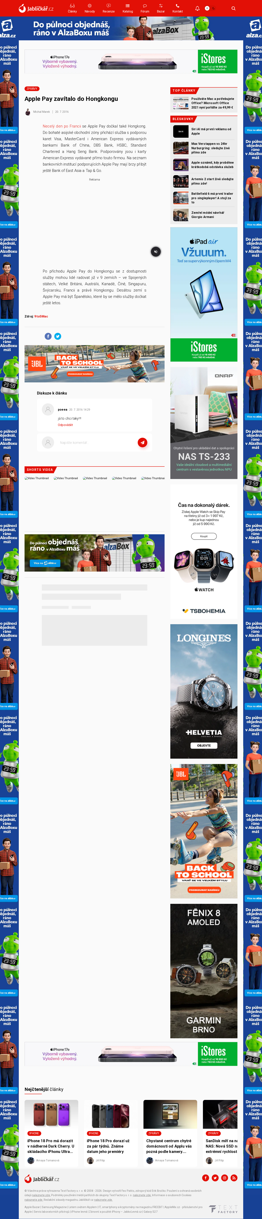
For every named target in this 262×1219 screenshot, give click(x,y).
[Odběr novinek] (197, 9)
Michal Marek (41, 111)
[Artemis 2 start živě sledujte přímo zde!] (181, 181)
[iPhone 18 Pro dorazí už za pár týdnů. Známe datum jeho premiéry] (111, 1114)
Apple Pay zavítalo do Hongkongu (71, 98)
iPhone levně (79, 1211)
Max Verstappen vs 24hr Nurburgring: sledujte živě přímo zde (210, 148)
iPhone (34, 1133)
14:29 (80, 409)
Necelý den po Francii (62, 126)
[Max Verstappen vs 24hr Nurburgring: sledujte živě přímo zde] (181, 148)
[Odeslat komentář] (142, 442)
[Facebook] (205, 1177)
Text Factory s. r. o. (71, 1190)
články (44, 1089)
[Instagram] (224, 1177)
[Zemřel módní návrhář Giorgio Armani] (181, 215)
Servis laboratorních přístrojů (52, 1211)
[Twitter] (215, 1177)
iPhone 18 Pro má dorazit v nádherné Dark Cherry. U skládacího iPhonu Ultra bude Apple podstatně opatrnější (50, 1146)
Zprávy (32, 88)
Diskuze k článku (52, 393)
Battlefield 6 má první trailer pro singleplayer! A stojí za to (212, 198)
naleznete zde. (41, 1195)
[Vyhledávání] (233, 8)
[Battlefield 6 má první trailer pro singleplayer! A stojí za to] (181, 198)
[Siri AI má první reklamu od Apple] (181, 131)
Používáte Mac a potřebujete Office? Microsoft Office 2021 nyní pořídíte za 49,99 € (212, 103)
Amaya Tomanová (47, 1160)
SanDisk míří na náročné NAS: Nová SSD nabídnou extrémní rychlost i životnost (228, 1146)
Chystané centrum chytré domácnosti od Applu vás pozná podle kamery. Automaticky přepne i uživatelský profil (169, 1146)
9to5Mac (41, 316)
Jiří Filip (100, 1160)
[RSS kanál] (234, 1177)
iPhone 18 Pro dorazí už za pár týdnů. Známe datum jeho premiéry (108, 1146)
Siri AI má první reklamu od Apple (211, 131)
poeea (62, 409)
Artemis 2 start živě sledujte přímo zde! (212, 181)
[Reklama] (131, 28)
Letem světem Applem (83, 1207)
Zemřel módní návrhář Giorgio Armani (207, 215)
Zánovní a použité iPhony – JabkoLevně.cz (115, 1211)
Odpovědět (65, 425)
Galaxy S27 (150, 1211)
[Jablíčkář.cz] (36, 8)
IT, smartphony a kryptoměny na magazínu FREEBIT (131, 1207)
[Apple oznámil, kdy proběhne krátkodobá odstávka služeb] (181, 165)
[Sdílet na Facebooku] (47, 336)
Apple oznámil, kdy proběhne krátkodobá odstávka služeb (212, 165)
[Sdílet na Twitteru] (56, 336)
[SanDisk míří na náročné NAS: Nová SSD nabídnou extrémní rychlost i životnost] (230, 1114)
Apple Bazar (32, 1207)
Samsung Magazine (54, 1207)
